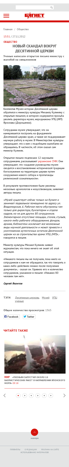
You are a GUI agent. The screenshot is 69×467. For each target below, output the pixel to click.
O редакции (31, 449)
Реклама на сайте (50, 449)
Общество (23, 29)
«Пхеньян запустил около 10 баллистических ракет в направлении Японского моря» (34, 380)
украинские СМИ (47, 161)
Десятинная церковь (27, 297)
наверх (35, 438)
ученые (19, 301)
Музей (45, 297)
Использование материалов (34, 452)
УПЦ (54, 297)
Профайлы (15, 449)
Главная (8, 29)
